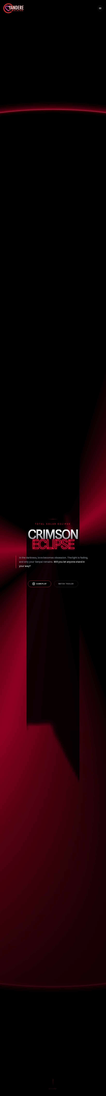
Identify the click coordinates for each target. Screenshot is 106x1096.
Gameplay (39, 584)
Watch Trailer (66, 584)
